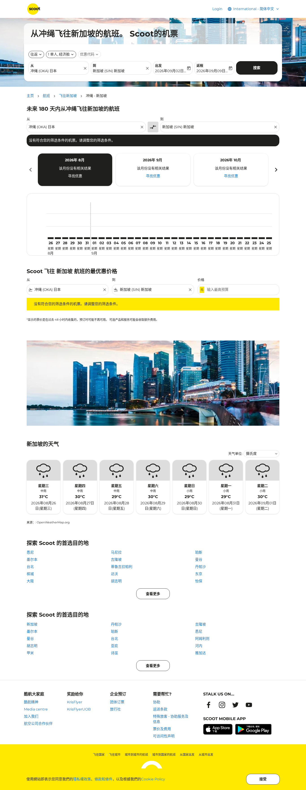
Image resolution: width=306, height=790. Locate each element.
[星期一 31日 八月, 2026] (87, 238)
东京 (198, 574)
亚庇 (114, 646)
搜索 (256, 68)
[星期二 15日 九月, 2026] (196, 238)
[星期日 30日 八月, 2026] (80, 238)
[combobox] (56, 71)
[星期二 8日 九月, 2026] (145, 238)
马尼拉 (116, 552)
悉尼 (30, 552)
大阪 (30, 581)
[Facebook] (208, 704)
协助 (156, 702)
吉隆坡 (116, 559)
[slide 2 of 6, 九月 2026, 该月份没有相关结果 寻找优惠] (153, 169)
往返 (34, 54)
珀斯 (198, 552)
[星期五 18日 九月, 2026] (218, 238)
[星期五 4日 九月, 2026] (116, 238)
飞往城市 (115, 754)
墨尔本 (32, 559)
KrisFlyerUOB (79, 709)
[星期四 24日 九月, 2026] (262, 238)
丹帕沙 (200, 567)
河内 (198, 646)
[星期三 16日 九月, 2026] (203, 238)
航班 (46, 96)
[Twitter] (235, 704)
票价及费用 (162, 729)
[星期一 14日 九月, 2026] (189, 238)
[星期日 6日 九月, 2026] (131, 238)
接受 (263, 779)
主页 (30, 96)
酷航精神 (31, 702)
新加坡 (32, 624)
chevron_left (30, 170)
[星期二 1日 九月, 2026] (94, 238)
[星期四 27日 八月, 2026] (58, 238)
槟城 (30, 574)
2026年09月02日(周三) (170, 71)
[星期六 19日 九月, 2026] (225, 238)
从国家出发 (187, 754)
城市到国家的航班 (164, 754)
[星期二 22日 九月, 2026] (247, 238)
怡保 (198, 581)
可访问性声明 (164, 736)
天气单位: (235, 453)
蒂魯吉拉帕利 (121, 567)
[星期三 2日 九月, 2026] (101, 238)
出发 (158, 65)
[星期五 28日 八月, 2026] (65, 238)
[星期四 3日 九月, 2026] (109, 238)
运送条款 (160, 709)
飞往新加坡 (68, 96)
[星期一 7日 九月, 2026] (138, 238)
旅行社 (115, 709)
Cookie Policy (153, 779)
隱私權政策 (82, 779)
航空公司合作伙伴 (38, 723)
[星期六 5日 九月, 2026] (123, 238)
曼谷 (198, 559)
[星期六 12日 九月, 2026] (174, 238)
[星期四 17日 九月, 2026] (211, 238)
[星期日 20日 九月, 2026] (232, 238)
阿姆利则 (202, 639)
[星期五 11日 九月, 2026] (167, 238)
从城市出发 (206, 754)
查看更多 (153, 594)
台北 (30, 567)
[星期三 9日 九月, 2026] (152, 238)
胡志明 (116, 581)
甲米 (30, 653)
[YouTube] (249, 704)
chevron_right (275, 170)
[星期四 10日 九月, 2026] (160, 238)
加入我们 (31, 716)
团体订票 (117, 702)
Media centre (36, 709)
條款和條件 (103, 779)
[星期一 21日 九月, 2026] (240, 238)
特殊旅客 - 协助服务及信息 (170, 719)
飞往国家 (99, 754)
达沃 (114, 574)
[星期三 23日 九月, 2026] (254, 238)
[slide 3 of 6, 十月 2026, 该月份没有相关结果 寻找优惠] (231, 169)
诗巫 (114, 653)
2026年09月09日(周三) (212, 71)
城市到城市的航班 (136, 754)
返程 (199, 65)
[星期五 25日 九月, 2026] (269, 238)
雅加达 (200, 653)
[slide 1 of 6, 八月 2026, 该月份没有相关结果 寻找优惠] (75, 169)
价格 (201, 280)
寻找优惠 (75, 176)
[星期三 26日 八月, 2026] (51, 238)
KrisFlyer (74, 702)
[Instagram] (222, 704)
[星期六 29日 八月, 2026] (72, 238)
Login (217, 9)
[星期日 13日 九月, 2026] (182, 238)
